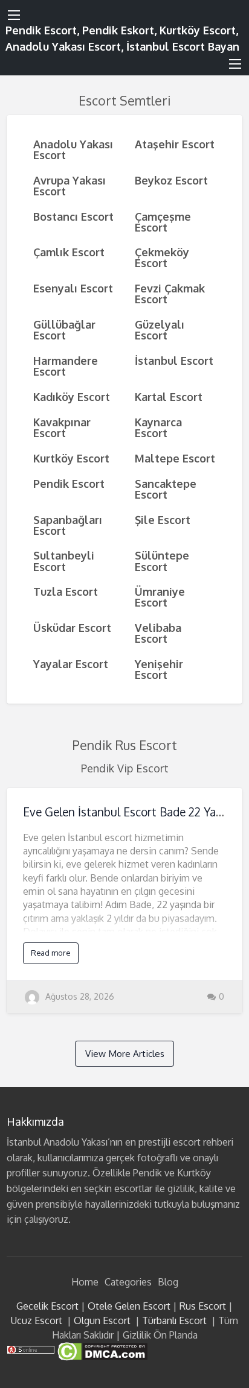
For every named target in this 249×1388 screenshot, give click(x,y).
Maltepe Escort (175, 458)
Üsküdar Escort (72, 627)
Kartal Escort (168, 396)
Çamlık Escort (69, 252)
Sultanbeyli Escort (63, 560)
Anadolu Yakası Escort (73, 149)
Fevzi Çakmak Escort (170, 293)
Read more (50, 952)
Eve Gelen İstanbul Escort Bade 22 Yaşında (133, 811)
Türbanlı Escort (174, 1320)
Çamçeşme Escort (163, 221)
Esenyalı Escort (73, 288)
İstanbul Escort (174, 360)
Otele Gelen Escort (129, 1306)
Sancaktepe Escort (165, 488)
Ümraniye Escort (160, 596)
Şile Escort (162, 519)
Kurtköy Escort (71, 458)
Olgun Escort (102, 1320)
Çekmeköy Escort (162, 257)
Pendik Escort (69, 483)
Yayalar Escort (70, 663)
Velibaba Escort (158, 632)
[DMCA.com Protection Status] (101, 1351)
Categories (128, 1282)
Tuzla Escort (65, 591)
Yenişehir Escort (159, 669)
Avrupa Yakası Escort (69, 185)
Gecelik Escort (47, 1306)
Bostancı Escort (73, 216)
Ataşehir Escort (175, 144)
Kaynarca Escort (158, 427)
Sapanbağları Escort (67, 525)
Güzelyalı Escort (159, 329)
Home (85, 1282)
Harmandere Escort (65, 365)
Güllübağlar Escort (64, 329)
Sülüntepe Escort (162, 560)
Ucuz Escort (36, 1320)
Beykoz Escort (171, 180)
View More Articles (124, 1053)
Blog (168, 1282)
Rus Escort (202, 1306)
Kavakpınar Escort (62, 427)
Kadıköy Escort (71, 396)
